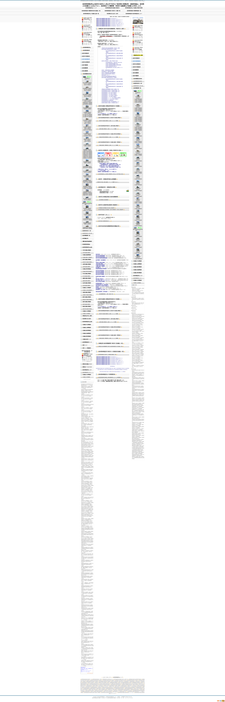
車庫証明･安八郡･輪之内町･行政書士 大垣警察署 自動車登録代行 (87, 554)
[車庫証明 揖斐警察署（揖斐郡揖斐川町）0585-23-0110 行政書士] (87, 190)
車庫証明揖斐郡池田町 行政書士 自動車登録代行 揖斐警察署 (87, 577)
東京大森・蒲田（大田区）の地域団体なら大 (87, 668)
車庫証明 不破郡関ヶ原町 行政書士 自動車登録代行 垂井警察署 (87, 593)
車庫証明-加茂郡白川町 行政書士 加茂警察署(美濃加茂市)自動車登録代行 (87, 548)
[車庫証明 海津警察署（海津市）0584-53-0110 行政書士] (87, 174)
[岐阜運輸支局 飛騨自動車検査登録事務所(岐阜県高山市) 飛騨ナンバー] (84, 201)
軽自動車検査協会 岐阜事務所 (101, 268)
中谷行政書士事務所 (86, 273)
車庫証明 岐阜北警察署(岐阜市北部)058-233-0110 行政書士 (87, 433)
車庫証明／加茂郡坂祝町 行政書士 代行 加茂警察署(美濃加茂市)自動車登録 (87, 612)
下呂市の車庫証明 (87, 215)
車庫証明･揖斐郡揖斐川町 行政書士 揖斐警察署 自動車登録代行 (87, 570)
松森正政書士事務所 (86, 306)
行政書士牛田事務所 (138, 172)
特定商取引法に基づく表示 (112, 13)
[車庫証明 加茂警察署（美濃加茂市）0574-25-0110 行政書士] (138, 157)
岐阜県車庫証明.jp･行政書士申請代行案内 (134, 7)
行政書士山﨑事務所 (86, 327)
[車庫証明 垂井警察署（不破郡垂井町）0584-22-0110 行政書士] (87, 184)
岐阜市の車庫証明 (87, 84)
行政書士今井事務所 (86, 311)
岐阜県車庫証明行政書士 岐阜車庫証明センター (110, 101)
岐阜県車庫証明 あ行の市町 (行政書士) (109, 92)
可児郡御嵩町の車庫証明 (87, 135)
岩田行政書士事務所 (86, 259)
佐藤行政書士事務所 (86, 278)
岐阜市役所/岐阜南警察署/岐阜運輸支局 (109, 76)
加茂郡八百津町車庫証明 (87, 151)
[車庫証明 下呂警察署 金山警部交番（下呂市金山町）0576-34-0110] (87, 217)
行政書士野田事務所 (86, 268)
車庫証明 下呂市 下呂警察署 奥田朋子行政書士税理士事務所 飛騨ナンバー (87, 618)
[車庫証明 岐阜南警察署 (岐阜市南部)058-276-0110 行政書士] (87, 86)
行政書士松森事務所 (86, 333)
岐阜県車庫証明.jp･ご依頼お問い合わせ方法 (114, 62)
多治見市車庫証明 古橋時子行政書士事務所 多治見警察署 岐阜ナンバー (87, 664)
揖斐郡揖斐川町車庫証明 (87, 192)
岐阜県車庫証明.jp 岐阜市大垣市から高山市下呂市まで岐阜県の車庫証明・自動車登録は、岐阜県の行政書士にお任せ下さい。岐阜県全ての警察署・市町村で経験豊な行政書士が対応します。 (113, 5)
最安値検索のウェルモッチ (84, 669)
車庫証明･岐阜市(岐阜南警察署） (107, 28)
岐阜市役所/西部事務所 (100, 273)
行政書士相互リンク (86, 339)
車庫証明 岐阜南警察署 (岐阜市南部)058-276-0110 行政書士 (87, 405)
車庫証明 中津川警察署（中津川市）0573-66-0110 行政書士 (87, 495)
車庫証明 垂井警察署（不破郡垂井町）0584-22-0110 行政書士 (87, 430)
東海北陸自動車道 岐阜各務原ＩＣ (102, 291)
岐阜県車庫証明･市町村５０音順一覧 (112, 10)
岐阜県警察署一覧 (86, 235)
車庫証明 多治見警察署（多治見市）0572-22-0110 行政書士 (87, 395)
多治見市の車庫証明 (87, 121)
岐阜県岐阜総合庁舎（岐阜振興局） (102, 284)
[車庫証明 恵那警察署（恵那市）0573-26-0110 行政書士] (87, 160)
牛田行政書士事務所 (86, 250)
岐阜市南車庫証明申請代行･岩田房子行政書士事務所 (109, 117)
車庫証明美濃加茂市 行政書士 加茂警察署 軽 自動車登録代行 (87, 564)
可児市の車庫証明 (87, 134)
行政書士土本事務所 (86, 287)
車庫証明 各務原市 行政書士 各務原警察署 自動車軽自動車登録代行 (87, 456)
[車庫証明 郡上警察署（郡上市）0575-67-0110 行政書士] (87, 197)
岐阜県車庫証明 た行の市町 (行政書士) (109, 96)
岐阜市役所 (98, 254)
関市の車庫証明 (87, 140)
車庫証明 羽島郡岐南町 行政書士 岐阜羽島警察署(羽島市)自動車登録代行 (87, 574)
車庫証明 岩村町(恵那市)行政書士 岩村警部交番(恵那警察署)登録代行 (87, 631)
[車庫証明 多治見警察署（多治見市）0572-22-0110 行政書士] (87, 118)
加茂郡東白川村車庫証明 (87, 158)
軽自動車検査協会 (86, 244)
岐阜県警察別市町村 (87, 73)
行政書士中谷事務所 (86, 324)
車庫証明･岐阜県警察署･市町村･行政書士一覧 (110, 89)
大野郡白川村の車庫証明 (87, 210)
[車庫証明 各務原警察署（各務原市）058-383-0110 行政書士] (87, 106)
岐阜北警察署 (85, 70)
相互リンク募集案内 (86, 348)
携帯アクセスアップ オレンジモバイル (86, 670)
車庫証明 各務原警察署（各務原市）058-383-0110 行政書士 (87, 399)
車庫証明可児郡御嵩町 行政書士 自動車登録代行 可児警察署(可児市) (87, 599)
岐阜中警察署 (85, 65)
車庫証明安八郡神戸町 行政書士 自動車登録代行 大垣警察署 (87, 590)
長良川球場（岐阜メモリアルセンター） (103, 280)
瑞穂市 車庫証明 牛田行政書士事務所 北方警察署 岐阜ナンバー (87, 651)
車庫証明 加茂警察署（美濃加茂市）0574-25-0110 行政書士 (87, 402)
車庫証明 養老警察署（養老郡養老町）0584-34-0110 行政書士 (87, 479)
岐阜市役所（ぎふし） (106, 75)
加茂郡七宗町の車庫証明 (87, 153)
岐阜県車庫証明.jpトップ (118, 677)
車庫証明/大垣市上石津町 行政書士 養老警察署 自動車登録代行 (87, 609)
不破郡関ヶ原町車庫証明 (87, 188)
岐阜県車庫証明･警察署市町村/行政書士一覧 (91, 10)
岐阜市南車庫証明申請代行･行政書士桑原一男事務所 (109, 142)
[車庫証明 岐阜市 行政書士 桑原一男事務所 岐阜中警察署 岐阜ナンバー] (137, 49)
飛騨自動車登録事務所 (87, 241)
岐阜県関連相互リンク (87, 342)
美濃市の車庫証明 (87, 141)
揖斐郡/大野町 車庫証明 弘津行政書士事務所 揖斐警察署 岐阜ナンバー (87, 661)
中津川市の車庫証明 (87, 172)
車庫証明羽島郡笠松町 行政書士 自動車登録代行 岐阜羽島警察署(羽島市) (87, 606)
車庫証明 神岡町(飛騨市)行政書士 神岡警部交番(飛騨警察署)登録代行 (87, 529)
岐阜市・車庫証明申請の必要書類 (108, 70)
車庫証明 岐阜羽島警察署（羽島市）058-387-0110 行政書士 (87, 411)
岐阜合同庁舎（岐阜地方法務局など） (103, 285)
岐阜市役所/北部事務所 (100, 271)
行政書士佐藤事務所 (138, 141)
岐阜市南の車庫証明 (87, 89)
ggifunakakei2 (134, 306)
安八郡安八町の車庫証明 (87, 116)
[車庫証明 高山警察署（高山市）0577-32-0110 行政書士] (87, 206)
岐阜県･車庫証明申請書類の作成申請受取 (113, 64)
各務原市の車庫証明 (87, 108)
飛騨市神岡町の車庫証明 (87, 228)
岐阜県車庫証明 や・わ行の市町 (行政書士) (110, 99)
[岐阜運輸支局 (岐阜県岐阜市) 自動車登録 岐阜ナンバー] (84, 76)
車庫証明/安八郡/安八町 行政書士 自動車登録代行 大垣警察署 (87, 545)
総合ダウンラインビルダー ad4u (85, 671)
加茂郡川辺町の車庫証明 (87, 152)
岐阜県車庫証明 (86, 50)
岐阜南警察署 (85, 67)
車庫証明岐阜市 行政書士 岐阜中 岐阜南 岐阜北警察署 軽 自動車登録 (87, 439)
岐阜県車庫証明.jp (87, 47)
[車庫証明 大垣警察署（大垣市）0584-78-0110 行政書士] (87, 110)
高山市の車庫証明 (87, 209)
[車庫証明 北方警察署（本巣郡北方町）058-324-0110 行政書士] (87, 125)
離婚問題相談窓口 (83, 667)
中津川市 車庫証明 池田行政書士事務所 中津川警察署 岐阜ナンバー (87, 473)
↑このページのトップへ (106, 677)
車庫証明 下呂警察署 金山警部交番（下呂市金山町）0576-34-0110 (87, 551)
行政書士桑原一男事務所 (100, 266)
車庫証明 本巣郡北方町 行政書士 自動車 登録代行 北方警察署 (87, 602)
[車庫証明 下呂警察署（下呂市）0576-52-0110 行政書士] (87, 212)
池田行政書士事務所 (86, 301)
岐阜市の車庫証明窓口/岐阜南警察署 (108, 72)
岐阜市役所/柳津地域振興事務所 (102, 257)
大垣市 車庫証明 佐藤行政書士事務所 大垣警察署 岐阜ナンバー (87, 634)
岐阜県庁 (97, 287)
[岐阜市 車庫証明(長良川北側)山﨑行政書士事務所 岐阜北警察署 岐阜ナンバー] (87, 27)
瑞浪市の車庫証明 (87, 123)
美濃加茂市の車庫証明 (87, 150)
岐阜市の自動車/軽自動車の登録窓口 (108, 73)
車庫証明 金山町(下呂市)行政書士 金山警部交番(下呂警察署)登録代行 (87, 558)
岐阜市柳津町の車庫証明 (87, 104)
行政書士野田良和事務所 (100, 264)
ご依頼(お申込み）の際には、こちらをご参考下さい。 (108, 169)
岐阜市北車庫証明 (86, 62)
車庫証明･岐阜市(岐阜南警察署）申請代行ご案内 (111, 48)
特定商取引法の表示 (86, 318)
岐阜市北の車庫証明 (87, 95)
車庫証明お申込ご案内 (87, 315)
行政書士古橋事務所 (138, 154)
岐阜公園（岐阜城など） (100, 278)
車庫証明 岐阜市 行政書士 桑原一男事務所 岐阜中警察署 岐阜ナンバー (87, 387)
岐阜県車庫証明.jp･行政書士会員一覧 (91, 13)
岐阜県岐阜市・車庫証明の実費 (107, 71)
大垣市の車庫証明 (87, 113)
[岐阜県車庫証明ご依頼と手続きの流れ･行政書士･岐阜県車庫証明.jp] (112, 154)
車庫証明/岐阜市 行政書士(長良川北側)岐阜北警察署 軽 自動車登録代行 (87, 615)
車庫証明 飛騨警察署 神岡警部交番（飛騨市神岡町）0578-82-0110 (87, 567)
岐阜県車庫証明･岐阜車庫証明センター (134, 13)
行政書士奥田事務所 (86, 330)
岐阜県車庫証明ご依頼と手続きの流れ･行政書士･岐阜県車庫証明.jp (87, 424)
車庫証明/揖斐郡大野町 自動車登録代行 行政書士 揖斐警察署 (87, 580)
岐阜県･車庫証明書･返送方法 (111, 66)
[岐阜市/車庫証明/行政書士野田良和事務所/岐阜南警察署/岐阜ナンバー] (87, 34)
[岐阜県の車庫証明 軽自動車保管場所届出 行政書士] (80, 679)
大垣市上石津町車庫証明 (87, 182)
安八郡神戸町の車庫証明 (87, 114)
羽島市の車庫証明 (87, 101)
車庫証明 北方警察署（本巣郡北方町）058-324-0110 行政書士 (87, 408)
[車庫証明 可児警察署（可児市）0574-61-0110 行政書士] (87, 132)
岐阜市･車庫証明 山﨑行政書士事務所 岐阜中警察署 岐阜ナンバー (87, 498)
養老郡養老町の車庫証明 (87, 181)
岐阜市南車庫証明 (86, 59)
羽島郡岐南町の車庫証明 (87, 103)
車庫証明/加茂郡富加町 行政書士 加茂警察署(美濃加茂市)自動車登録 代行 (87, 625)
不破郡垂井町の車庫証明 (87, 187)
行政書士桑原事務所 (86, 254)
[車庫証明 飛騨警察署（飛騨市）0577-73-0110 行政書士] (87, 221)
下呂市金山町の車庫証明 (87, 219)
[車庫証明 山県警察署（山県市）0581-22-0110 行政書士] (87, 143)
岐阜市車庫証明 (85, 53)
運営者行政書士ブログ (87, 364)
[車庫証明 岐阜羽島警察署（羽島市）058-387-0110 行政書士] (87, 98)
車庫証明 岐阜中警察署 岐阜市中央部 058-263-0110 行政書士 (87, 516)
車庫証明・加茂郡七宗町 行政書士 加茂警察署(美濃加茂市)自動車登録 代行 (87, 648)
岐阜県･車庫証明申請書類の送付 (112, 63)
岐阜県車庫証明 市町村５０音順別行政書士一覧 (110, 90)
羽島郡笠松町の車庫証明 (87, 102)
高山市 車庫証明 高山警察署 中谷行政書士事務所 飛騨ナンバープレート (87, 655)
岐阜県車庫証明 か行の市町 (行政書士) (109, 94)
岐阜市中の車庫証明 (87, 83)
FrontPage (134, 295)
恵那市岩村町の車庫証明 (87, 167)
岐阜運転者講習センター (100, 283)
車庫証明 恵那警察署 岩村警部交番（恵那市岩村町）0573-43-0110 (87, 523)
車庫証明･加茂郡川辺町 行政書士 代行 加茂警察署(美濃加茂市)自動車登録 (87, 645)
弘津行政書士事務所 (86, 282)
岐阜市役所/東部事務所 (100, 270)
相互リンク (84, 345)
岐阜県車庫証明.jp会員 (87, 247)
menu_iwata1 (134, 309)
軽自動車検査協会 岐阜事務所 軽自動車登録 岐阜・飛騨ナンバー (87, 392)
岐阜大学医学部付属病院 (100, 281)
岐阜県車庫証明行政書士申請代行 (112, 7)
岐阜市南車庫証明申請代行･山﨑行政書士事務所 (108, 125)
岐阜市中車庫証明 (86, 56)
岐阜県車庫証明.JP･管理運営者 (107, 100)
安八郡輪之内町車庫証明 (87, 115)
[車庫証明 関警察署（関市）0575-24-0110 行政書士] (87, 137)
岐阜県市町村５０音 (86, 230)
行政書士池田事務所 (138, 184)
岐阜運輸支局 (98, 267)
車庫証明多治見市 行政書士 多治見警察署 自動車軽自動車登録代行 (87, 436)
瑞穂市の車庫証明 (87, 127)
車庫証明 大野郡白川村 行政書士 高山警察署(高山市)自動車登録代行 (87, 596)
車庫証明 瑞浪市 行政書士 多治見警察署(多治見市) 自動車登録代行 (87, 459)
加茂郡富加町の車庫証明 (87, 154)
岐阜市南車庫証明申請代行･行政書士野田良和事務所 (109, 133)
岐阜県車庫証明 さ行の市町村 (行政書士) (109, 95)
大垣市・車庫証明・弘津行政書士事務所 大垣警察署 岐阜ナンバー (87, 583)
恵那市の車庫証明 (87, 162)
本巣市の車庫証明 (87, 128)
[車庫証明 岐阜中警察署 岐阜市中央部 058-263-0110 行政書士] (87, 81)
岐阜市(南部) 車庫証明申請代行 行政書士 (109, 49)
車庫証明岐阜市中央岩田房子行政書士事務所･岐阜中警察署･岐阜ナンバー (87, 658)
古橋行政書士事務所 (86, 292)
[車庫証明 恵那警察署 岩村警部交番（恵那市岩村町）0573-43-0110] (138, 186)
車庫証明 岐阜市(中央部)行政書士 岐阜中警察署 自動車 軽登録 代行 (87, 534)
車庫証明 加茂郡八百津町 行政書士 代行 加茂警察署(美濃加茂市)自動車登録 (87, 628)
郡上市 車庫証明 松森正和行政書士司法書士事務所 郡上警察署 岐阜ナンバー (87, 638)
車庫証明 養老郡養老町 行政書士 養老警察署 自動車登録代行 (87, 586)
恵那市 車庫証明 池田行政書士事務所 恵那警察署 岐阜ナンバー (87, 642)
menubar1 (84, 640)
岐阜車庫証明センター (87, 369)
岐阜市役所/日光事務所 (100, 274)
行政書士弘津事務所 (138, 142)
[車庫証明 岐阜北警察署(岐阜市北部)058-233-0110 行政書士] (87, 92)
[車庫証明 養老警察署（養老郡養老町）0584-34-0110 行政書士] (87, 178)
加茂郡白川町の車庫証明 (87, 157)
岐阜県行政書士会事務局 (100, 276)
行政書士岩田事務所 (138, 100)
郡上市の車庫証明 (87, 199)
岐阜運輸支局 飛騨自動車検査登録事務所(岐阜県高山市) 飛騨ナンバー (87, 470)
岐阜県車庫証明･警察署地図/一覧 (134, 10)
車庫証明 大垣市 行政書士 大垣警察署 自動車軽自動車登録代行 (87, 447)
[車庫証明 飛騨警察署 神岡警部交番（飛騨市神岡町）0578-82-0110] (138, 243)
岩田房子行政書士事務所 (100, 262)
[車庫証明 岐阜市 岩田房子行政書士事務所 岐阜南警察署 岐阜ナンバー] (87, 20)
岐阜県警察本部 (99, 288)
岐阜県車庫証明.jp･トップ (91, 7)
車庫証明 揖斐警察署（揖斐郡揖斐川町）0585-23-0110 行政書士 (87, 421)
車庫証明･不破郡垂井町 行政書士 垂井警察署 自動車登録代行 (87, 561)
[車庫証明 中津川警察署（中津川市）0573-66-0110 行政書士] (87, 169)
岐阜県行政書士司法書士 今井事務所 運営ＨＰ (110, 102)
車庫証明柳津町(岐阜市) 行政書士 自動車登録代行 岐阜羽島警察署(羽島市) (87, 542)
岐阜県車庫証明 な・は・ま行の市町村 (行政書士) (111, 97)
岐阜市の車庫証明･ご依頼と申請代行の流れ (110, 60)
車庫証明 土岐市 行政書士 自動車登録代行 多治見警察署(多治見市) (87, 467)
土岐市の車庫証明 (87, 122)
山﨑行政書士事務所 (99, 263)
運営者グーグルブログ (87, 366)
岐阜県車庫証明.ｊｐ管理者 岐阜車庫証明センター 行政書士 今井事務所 (112, 696)
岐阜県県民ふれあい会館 (100, 289)
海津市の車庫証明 (87, 176)
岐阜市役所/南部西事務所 (100, 255)
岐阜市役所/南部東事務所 (100, 256)
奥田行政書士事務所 (86, 297)
